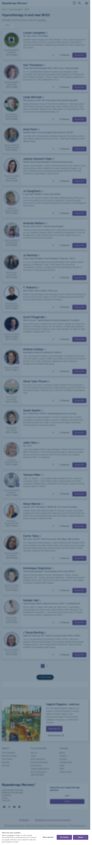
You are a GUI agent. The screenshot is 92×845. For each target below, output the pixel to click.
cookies (11, 835)
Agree (80, 837)
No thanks (64, 837)
